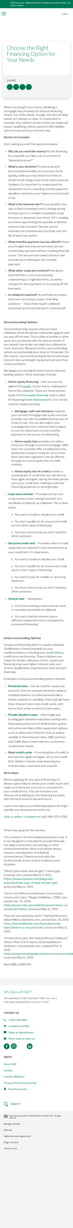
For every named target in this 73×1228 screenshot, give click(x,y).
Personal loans (18, 686)
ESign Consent (11, 1142)
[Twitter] (16, 87)
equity (27, 386)
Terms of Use (10, 1148)
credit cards (24, 752)
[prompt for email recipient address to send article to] (29, 87)
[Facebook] (10, 87)
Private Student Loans (23, 715)
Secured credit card (21, 543)
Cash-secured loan (20, 494)
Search (15, 1104)
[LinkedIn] (22, 87)
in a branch (30, 816)
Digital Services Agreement (17, 1136)
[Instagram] (14, 1046)
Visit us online (13, 816)
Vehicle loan (16, 599)
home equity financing (33, 395)
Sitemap (8, 1130)
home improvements (38, 399)
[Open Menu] (3, 13)
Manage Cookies (12, 1124)
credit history (54, 652)
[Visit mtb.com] (36, 14)
